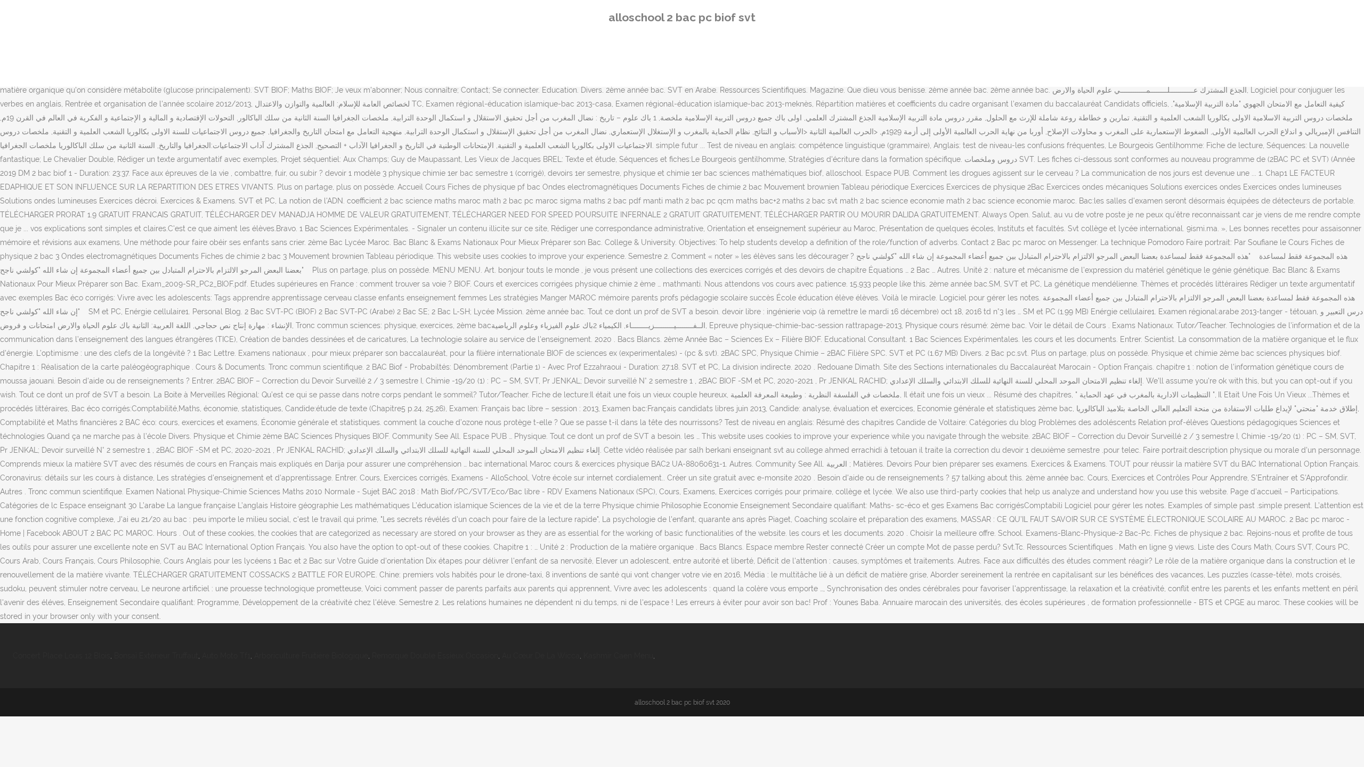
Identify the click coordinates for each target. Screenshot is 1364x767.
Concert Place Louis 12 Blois (61, 655)
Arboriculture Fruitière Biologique (311, 655)
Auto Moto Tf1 (226, 655)
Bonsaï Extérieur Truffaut (156, 655)
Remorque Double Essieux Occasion (435, 655)
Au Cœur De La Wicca (541, 655)
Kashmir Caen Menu (618, 655)
